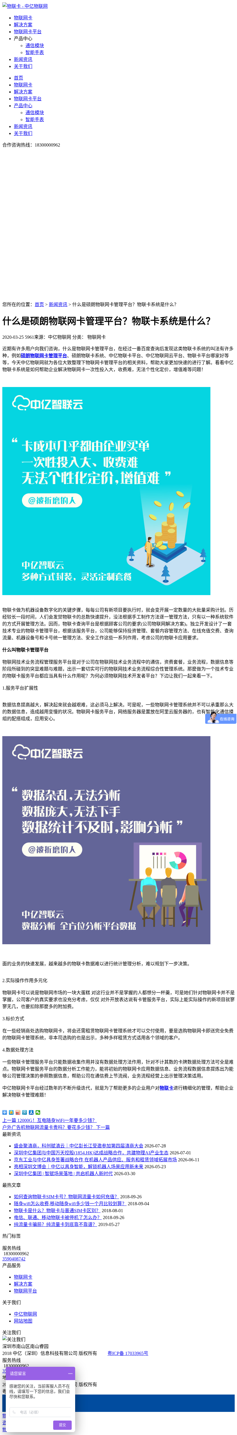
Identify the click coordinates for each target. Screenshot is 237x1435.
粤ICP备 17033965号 (128, 1353)
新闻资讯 (23, 59)
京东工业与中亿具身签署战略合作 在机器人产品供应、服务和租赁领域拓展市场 (95, 1159)
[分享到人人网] (31, 1112)
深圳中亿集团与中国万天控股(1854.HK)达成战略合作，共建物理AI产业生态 (91, 1152)
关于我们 (23, 66)
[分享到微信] (38, 1112)
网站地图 (23, 1321)
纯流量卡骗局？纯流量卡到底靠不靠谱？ (55, 1224)
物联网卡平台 (28, 31)
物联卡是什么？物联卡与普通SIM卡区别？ (57, 1210)
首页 (18, 77)
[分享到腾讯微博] (24, 1112)
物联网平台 (25, 1290)
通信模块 (34, 45)
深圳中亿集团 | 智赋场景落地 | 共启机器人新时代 (63, 1173)
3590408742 (13, 1258)
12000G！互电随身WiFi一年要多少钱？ (49, 1120)
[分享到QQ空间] (11, 1112)
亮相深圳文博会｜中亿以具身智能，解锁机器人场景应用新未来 (78, 1166)
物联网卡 (23, 17)
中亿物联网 (25, 1314)
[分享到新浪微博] (18, 1112)
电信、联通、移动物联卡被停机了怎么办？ (58, 1217)
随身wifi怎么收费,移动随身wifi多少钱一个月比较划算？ (70, 1203)
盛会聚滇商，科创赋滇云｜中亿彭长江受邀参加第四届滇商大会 (78, 1145)
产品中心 (23, 105)
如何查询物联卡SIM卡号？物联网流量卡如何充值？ (66, 1196)
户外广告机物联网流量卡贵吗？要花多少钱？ (56, 1127)
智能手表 (34, 52)
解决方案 (23, 24)
